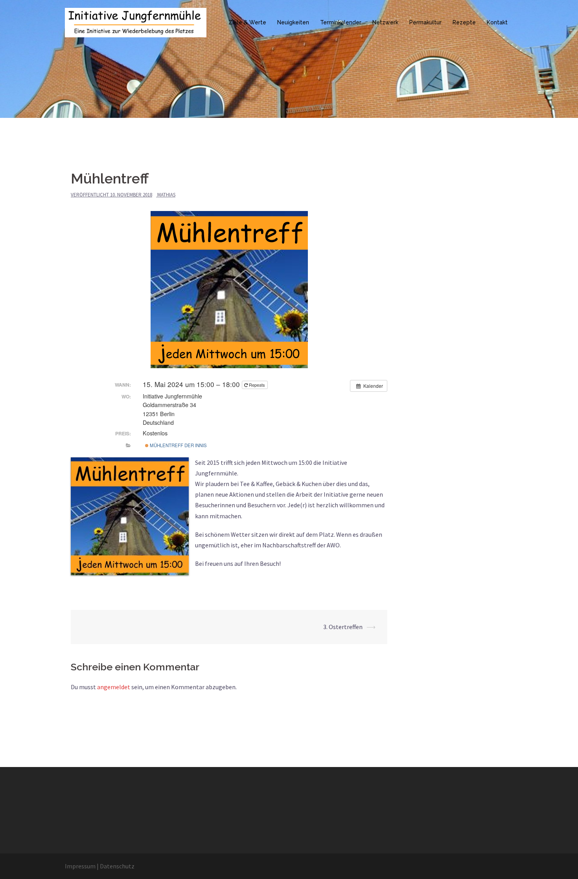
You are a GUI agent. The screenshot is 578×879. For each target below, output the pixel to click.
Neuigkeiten (293, 22)
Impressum (80, 866)
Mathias (166, 194)
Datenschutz (117, 866)
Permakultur (425, 22)
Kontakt (497, 22)
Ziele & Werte (247, 22)
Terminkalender (340, 22)
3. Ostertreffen (343, 627)
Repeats (257, 385)
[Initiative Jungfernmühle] (135, 22)
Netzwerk (385, 22)
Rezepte (464, 22)
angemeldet (113, 687)
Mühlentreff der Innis (178, 445)
